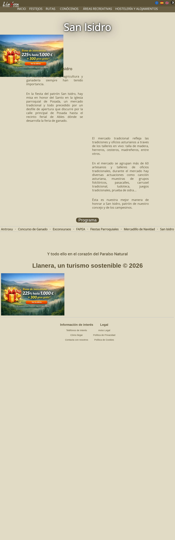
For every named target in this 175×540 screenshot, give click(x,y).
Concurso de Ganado (33, 229)
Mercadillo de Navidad (139, 229)
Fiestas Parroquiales (104, 229)
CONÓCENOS (69, 9)
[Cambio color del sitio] (172, 2)
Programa (87, 220)
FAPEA (80, 229)
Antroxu (7, 229)
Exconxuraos (62, 229)
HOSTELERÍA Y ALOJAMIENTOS (136, 9)
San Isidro (167, 229)
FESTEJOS (35, 9)
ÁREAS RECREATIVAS (97, 9)
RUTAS (50, 9)
